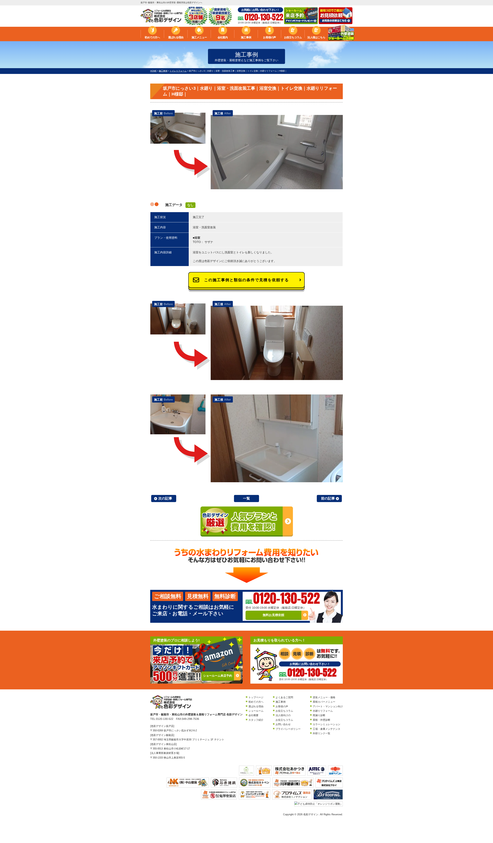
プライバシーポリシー (288, 728)
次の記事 (165, 498)
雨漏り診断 (319, 715)
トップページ (255, 697)
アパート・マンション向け (328, 706)
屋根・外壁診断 (321, 719)
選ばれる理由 (175, 37)
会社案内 (223, 37)
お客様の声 (269, 37)
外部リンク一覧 (321, 733)
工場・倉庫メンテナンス (326, 728)
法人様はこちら (316, 37)
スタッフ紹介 (255, 719)
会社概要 (253, 715)
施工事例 (246, 37)
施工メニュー (199, 37)
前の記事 (328, 498)
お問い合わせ (283, 724)
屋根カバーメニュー (324, 701)
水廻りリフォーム (323, 710)
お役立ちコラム (293, 37)
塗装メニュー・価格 (324, 697)
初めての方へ (152, 37)
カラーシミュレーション (326, 724)
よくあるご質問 (284, 697)
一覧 (246, 498)
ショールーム (255, 710)
